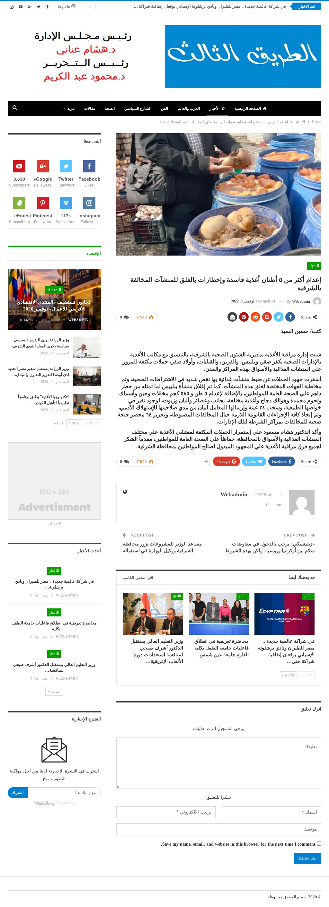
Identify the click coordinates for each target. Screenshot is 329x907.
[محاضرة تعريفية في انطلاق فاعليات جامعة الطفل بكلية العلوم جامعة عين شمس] (219, 614)
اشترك (18, 792)
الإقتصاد (54, 289)
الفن (164, 108)
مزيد (71, 108)
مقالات (89, 108)
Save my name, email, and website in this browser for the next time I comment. (238, 844)
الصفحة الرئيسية (248, 108)
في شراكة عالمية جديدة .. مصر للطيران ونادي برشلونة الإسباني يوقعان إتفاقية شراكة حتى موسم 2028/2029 (192, 6)
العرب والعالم (189, 108)
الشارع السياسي (137, 108)
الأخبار (214, 108)
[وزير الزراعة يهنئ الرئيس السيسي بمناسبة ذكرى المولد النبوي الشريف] (87, 347)
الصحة (110, 108)
